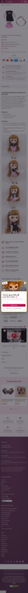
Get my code (14, 305)
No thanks (23, 310)
